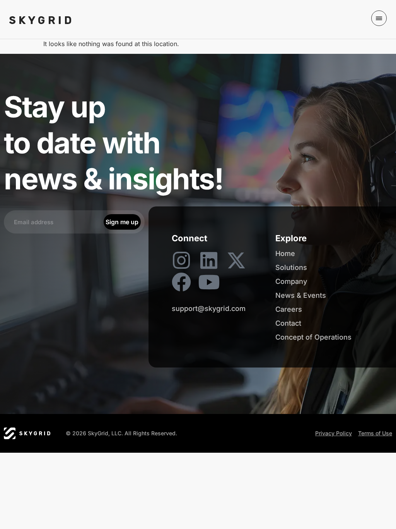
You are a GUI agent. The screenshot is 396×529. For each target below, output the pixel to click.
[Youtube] (208, 282)
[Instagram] (181, 260)
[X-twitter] (236, 260)
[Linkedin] (208, 260)
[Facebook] (181, 282)
